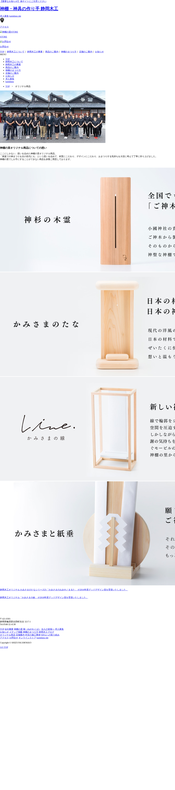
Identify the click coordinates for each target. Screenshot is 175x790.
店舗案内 (20, 635)
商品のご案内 (51, 52)
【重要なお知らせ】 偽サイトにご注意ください (23, 1)
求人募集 (4, 16)
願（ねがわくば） (32, 629)
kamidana (9, 81)
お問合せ (13, 638)
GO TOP (4, 647)
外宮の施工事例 (32, 635)
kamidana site (15, 16)
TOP (2, 52)
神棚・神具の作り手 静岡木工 (29, 8)
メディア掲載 (15, 632)
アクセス (4, 638)
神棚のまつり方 (68, 52)
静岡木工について (15, 52)
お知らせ (99, 52)
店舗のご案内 (85, 52)
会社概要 (9, 629)
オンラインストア (27, 638)
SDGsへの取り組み (50, 635)
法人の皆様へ (47, 629)
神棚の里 (18, 629)
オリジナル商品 (7, 635)
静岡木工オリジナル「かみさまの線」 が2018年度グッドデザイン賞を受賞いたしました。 (44, 597)
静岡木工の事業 (35, 52)
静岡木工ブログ (46, 632)
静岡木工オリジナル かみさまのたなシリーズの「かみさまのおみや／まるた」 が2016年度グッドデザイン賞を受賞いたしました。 (64, 590)
